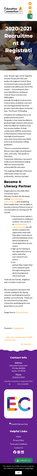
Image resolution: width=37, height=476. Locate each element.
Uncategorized (18, 328)
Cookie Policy (29, 468)
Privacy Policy (18, 440)
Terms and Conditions (18, 444)
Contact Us (18, 448)
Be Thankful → (27, 344)
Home (18, 436)
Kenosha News (22, 312)
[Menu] (30, 16)
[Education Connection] (18, 424)
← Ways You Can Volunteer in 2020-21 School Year (18, 338)
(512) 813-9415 (18, 377)
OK (18, 473)
